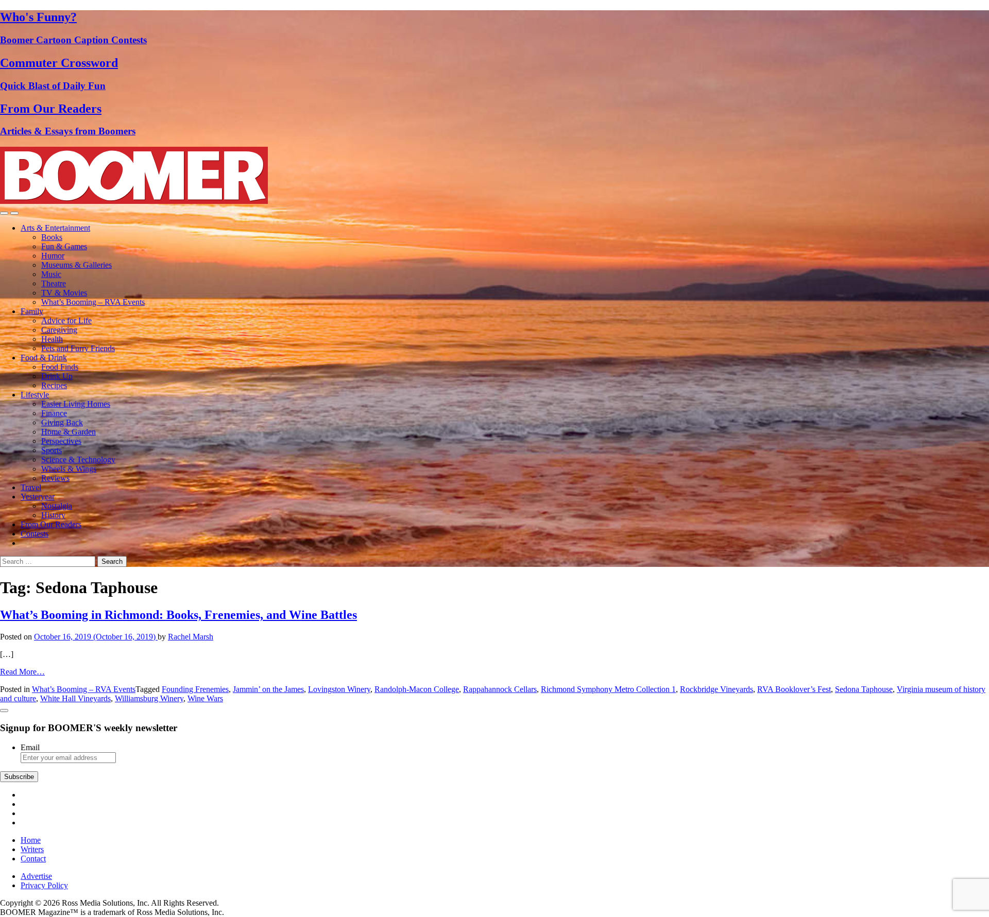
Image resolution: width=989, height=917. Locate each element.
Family (32, 311)
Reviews (55, 478)
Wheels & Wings (68, 468)
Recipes (54, 385)
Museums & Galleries (76, 265)
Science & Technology (78, 459)
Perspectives (61, 441)
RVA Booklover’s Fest (794, 689)
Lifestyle (35, 394)
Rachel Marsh (190, 636)
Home (31, 840)
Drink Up (57, 376)
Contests (34, 533)
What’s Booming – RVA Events (93, 302)
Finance (54, 413)
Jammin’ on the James (268, 689)
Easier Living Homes (75, 404)
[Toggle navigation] (4, 213)
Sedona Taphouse (864, 689)
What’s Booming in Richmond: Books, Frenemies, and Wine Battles (178, 614)
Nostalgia (56, 505)
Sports (51, 450)
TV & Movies (64, 292)
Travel (31, 487)
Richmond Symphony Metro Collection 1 (608, 689)
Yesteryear (38, 496)
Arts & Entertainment (55, 227)
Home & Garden (68, 431)
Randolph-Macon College (416, 689)
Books (51, 237)
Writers (32, 849)
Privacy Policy (44, 885)
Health (52, 339)
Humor (52, 255)
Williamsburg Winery (149, 698)
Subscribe (19, 777)
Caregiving (59, 329)
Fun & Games (64, 246)
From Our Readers (51, 524)
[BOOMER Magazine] (134, 201)
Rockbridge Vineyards (716, 689)
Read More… (22, 671)
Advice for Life (66, 320)
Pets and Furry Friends (78, 348)
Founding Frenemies (195, 689)
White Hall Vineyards (75, 698)
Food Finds (59, 366)
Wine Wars (205, 698)
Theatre (53, 283)
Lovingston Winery (339, 689)
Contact (33, 858)
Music (51, 274)
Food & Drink (44, 357)
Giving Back (62, 422)
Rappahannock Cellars (500, 689)
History (53, 515)
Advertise (36, 876)
